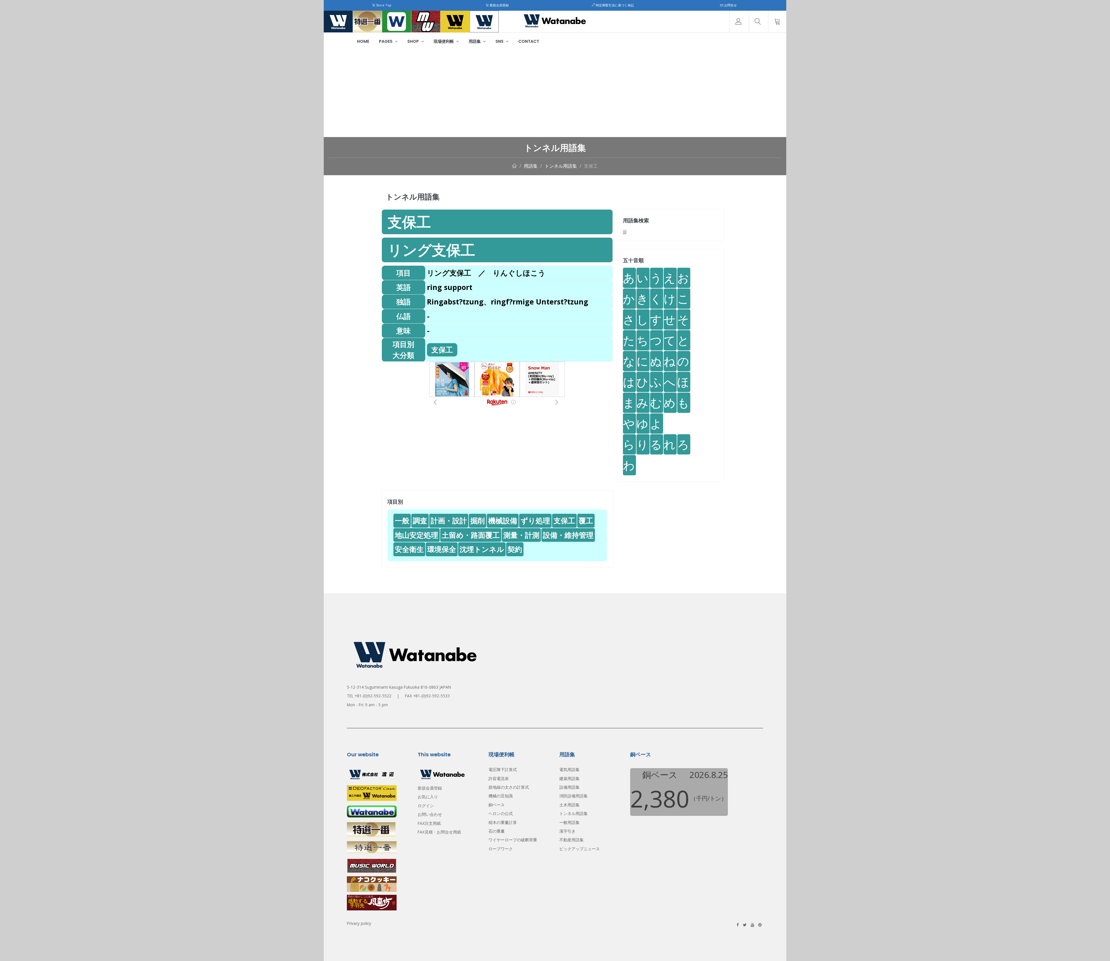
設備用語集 (569, 787)
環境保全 (441, 549)
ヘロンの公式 (501, 813)
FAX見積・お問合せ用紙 (439, 832)
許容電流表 (499, 778)
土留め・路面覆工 (471, 535)
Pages (386, 41)
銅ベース (497, 804)
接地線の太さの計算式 (509, 787)
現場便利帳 (444, 41)
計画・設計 (449, 520)
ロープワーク (501, 848)
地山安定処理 (416, 535)
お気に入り (428, 796)
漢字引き (567, 831)
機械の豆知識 (501, 796)
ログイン (426, 805)
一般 (402, 520)
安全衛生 (409, 549)
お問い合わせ (430, 814)
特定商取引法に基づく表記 (614, 5)
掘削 (477, 520)
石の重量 (497, 831)
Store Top (383, 5)
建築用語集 (569, 778)
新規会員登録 (499, 5)
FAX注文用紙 (429, 823)
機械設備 (502, 520)
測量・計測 (521, 535)
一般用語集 (569, 822)
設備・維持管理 (568, 535)
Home (363, 41)
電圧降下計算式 (503, 769)
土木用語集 (569, 804)
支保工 (591, 166)
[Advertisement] (555, 93)
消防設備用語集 (573, 796)
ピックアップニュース (579, 848)
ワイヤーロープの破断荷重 (513, 839)
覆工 (586, 520)
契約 (515, 549)
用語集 (475, 41)
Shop (413, 41)
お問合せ (730, 5)
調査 (420, 520)
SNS (499, 41)
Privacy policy (359, 923)
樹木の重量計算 (503, 822)
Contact (528, 41)
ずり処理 (535, 520)
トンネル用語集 (561, 166)
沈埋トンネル (482, 549)
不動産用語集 (571, 839)
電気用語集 (569, 769)
